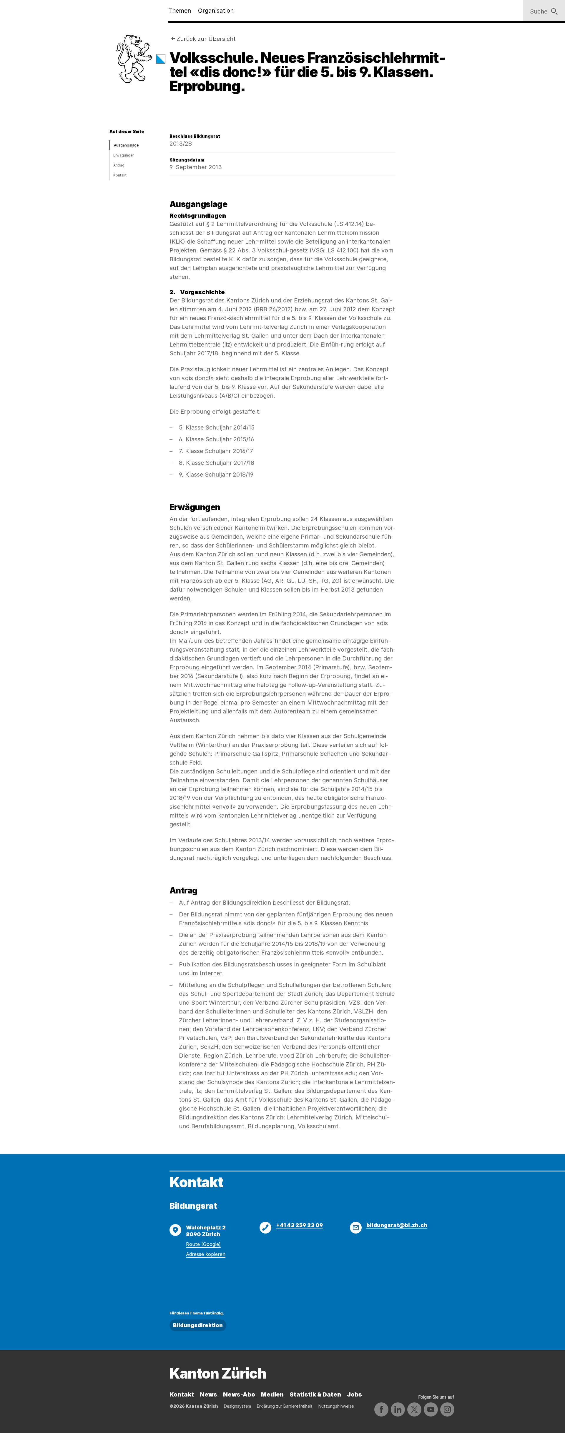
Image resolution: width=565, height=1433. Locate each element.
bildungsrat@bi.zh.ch (396, 1225)
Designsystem (237, 1406)
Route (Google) (203, 1244)
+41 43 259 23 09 (299, 1225)
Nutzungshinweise (336, 1406)
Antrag (118, 165)
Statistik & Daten (315, 1394)
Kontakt (120, 175)
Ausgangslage (126, 145)
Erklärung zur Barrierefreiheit (285, 1406)
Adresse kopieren (205, 1254)
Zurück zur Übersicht (206, 38)
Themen (179, 10)
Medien (272, 1394)
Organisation (216, 10)
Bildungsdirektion (198, 1325)
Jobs (354, 1394)
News (208, 1394)
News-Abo (239, 1394)
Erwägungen (123, 155)
